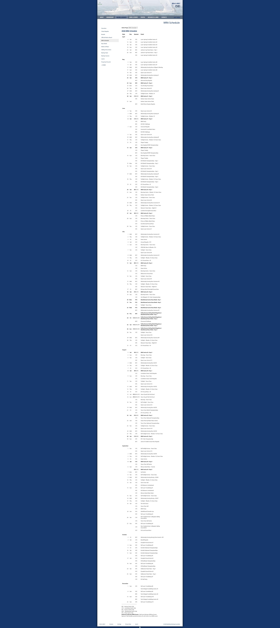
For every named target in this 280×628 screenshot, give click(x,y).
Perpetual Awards (106, 62)
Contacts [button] (164, 17)
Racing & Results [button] (121, 17)
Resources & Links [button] (153, 17)
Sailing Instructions (106, 49)
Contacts (111, 624)
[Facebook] (179, 6)
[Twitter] (176, 6)
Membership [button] (110, 17)
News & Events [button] (133, 17)
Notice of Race (105, 46)
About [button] (102, 17)
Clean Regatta (105, 31)
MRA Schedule (105, 40)
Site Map (119, 624)
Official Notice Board (106, 37)
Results (103, 34)
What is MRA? (176, 3)
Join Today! (177, 17)
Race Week (104, 43)
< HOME (103, 65)
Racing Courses (105, 56)
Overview (103, 28)
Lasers (103, 59)
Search (136, 624)
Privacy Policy (128, 624)
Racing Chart (104, 52)
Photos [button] (143, 17)
